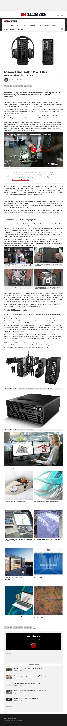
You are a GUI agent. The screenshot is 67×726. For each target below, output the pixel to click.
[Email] (19, 86)
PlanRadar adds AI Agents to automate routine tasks (29, 683)
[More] (30, 86)
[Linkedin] (11, 86)
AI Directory (23, 25)
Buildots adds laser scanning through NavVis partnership (30, 691)
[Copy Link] (27, 86)
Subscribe (20, 29)
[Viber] (22, 86)
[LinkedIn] (60, 16)
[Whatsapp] (25, 86)
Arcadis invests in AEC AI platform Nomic (26, 698)
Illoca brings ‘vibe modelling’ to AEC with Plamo (28, 668)
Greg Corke (26, 79)
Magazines (47, 25)
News (5, 25)
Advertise (12, 29)
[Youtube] (62, 16)
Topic (39, 25)
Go (33, 645)
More (5, 29)
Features (11, 25)
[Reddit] (16, 86)
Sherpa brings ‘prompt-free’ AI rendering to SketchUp (30, 676)
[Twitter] (58, 16)
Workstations (32, 25)
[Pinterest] (14, 86)
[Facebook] (56, 16)
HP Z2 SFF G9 (26, 322)
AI (17, 25)
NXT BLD (54, 25)
